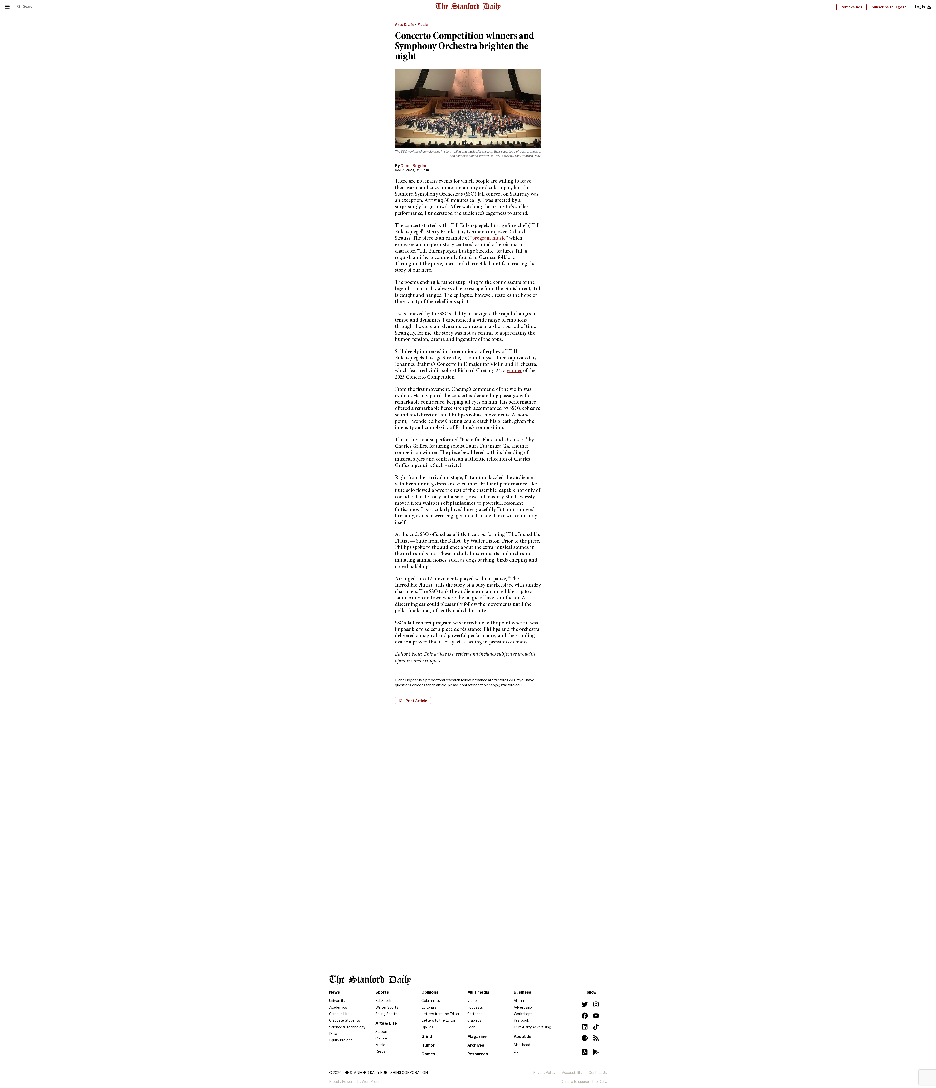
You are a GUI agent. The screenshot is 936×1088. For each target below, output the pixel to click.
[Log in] (929, 7)
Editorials (429, 1007)
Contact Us (598, 1072)
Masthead (522, 1045)
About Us (522, 1036)
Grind (426, 1036)
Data (333, 1033)
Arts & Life (404, 24)
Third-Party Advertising (532, 1027)
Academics (338, 1007)
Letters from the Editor (440, 1014)
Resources (477, 1054)
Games (428, 1054)
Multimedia (478, 992)
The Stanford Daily (370, 980)
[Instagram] (596, 1004)
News (334, 992)
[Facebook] (585, 1015)
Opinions (429, 992)
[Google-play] (596, 1052)
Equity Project (340, 1040)
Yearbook (521, 1020)
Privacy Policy (544, 1072)
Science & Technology (347, 1027)
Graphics (474, 1020)
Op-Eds (427, 1027)
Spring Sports (386, 1014)
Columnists (430, 1001)
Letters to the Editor (438, 1020)
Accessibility (572, 1072)
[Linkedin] (585, 1027)
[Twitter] (585, 1004)
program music (488, 238)
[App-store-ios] (585, 1052)
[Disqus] (468, 771)
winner (514, 371)
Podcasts (475, 1007)
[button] (413, 700)
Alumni (519, 1001)
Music (422, 24)
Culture (381, 1038)
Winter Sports (386, 1007)
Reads (380, 1051)
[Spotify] (585, 1038)
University (337, 1001)
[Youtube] (596, 1015)
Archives (475, 1045)
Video (472, 1001)
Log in (920, 7)
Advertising (523, 1007)
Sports (382, 992)
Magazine (477, 1036)
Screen (381, 1031)
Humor (428, 1045)
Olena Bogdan (414, 165)
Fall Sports (383, 1001)
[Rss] (596, 1038)
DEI (516, 1051)
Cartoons (475, 1014)
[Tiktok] (596, 1027)
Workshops (523, 1014)
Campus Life (339, 1014)
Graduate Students (344, 1020)
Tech (471, 1027)
